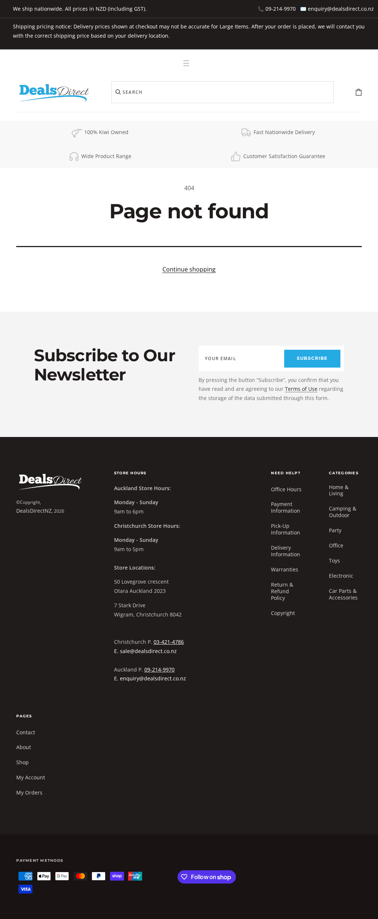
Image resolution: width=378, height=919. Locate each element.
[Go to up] (367, 908)
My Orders (29, 792)
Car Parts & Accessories (343, 594)
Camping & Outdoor (342, 512)
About (23, 747)
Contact (25, 732)
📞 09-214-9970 (277, 8)
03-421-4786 (169, 641)
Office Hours (286, 489)
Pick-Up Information (285, 529)
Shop (22, 762)
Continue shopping (189, 269)
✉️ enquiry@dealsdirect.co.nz (337, 8)
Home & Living (338, 490)
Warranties (284, 569)
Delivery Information (285, 551)
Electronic (341, 575)
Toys (334, 560)
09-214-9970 (159, 669)
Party (335, 530)
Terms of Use (301, 388)
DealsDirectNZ (34, 510)
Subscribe (312, 358)
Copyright (283, 612)
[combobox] (222, 92)
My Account (30, 777)
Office (336, 545)
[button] (186, 63)
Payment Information (285, 507)
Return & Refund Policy (282, 591)
